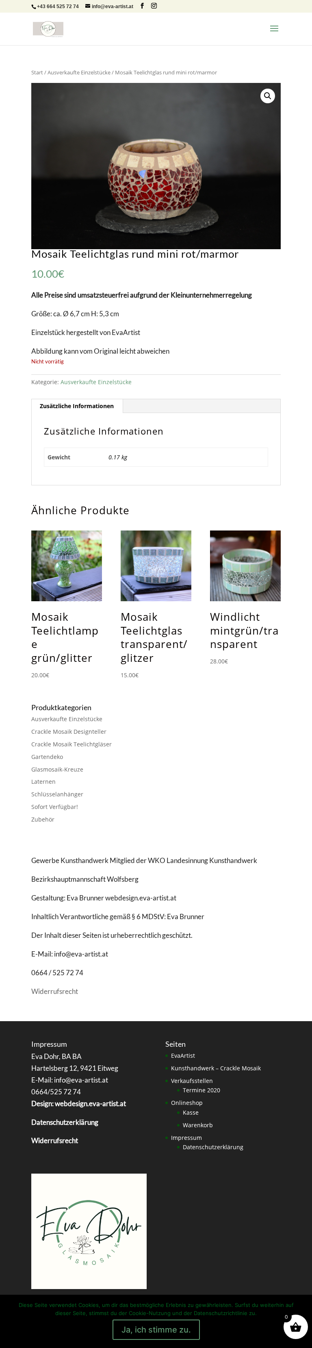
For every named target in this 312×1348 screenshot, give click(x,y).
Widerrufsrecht (54, 991)
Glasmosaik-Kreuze (57, 769)
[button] (267, 96)
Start (37, 72)
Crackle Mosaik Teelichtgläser (71, 744)
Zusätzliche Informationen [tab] (77, 406)
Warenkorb (198, 1125)
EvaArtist (183, 1055)
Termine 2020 (201, 1090)
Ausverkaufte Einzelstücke (79, 72)
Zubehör (42, 819)
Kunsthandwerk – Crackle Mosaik (216, 1068)
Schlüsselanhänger (57, 794)
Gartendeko (47, 757)
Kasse (191, 1112)
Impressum (186, 1137)
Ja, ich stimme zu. (156, 1330)
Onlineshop (187, 1103)
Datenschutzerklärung (213, 1147)
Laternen (43, 781)
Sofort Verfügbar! (54, 807)
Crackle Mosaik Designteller (68, 731)
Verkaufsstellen (192, 1081)
